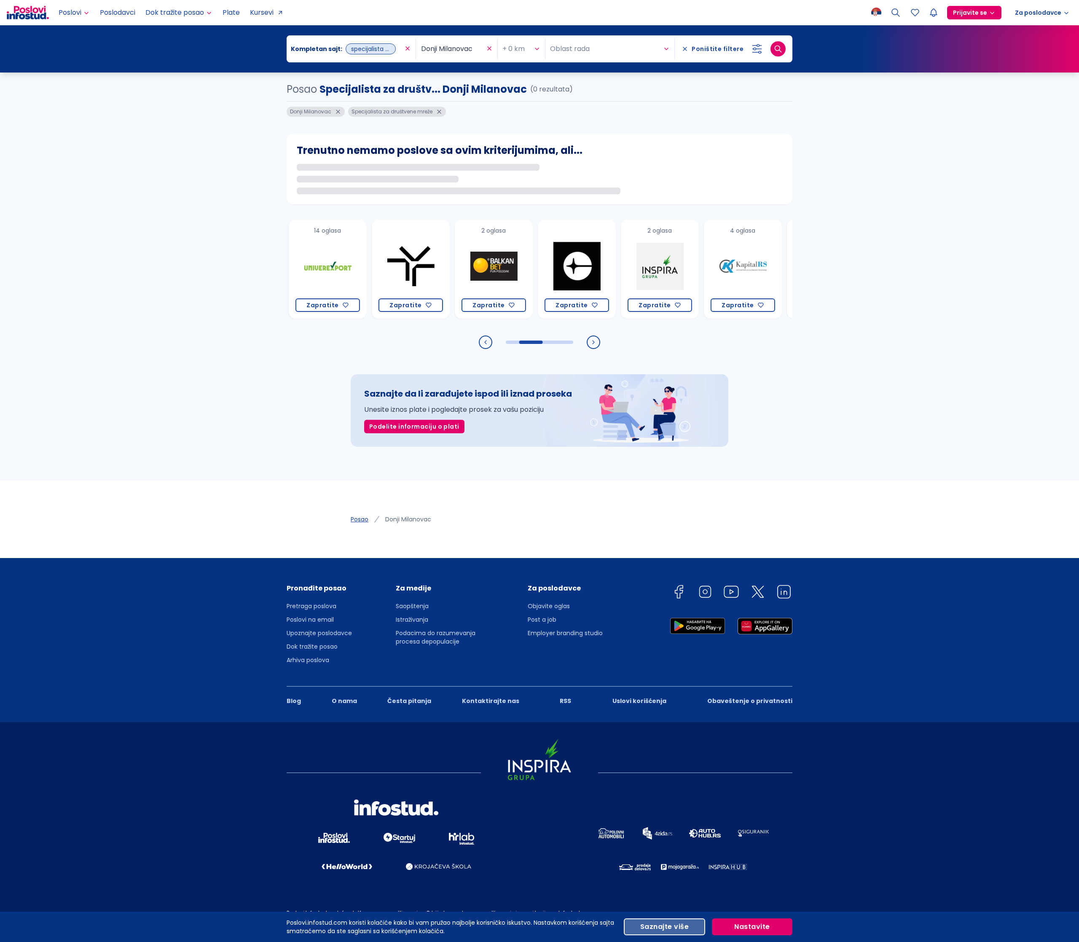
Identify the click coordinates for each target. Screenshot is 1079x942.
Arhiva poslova (308, 660)
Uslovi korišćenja (639, 701)
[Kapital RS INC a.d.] (720, 269)
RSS (565, 701)
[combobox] (347, 48)
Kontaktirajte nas (490, 701)
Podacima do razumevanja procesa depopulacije (435, 637)
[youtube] (731, 593)
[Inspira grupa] (637, 269)
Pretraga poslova (311, 606)
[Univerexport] (305, 269)
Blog (294, 701)
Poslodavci (117, 12)
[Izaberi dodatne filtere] (757, 49)
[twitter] (757, 593)
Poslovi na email (310, 619)
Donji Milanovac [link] (408, 519)
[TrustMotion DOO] (388, 269)
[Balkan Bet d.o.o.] (471, 269)
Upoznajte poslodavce (319, 633)
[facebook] (678, 593)
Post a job (542, 619)
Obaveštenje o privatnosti (749, 701)
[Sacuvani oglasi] (915, 12)
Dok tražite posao (312, 646)
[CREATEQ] (554, 269)
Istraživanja (412, 619)
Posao (359, 519)
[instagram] (705, 593)
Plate (231, 12)
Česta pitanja (409, 701)
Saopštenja (412, 606)
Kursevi (262, 12)
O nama (344, 701)
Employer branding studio (565, 633)
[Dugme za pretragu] (778, 48)
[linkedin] (784, 593)
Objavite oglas (549, 606)
